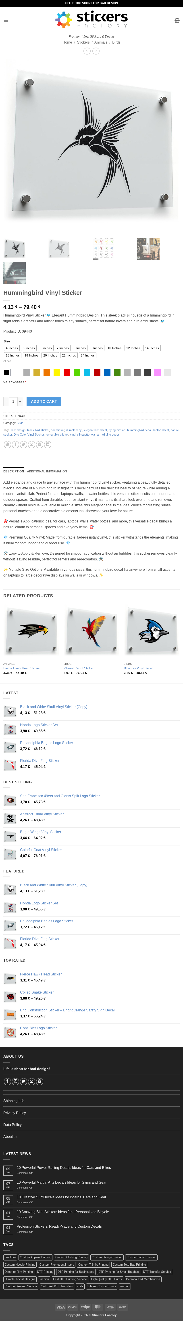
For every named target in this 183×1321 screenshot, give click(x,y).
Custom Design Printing (107, 1257)
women (124, 1286)
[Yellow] (57, 372)
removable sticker (57, 434)
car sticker (57, 430)
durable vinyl (74, 430)
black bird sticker (38, 430)
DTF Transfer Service (157, 1271)
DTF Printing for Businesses (76, 1271)
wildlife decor (110, 434)
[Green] (77, 372)
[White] (16, 372)
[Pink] (157, 372)
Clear (7, 361)
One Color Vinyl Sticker (29, 434)
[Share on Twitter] (23, 444)
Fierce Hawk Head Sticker (21, 668)
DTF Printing (45, 1271)
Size (7, 341)
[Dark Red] (97, 372)
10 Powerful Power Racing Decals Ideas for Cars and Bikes (64, 1168)
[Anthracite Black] (147, 372)
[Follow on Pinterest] (39, 1081)
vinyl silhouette (79, 434)
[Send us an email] (31, 1081)
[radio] (11, 348)
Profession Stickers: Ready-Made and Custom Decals (59, 1226)
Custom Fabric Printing (141, 1257)
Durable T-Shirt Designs (20, 1279)
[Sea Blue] (107, 372)
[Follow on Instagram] (15, 1081)
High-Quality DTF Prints (106, 1279)
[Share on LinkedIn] (47, 444)
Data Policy (12, 1125)
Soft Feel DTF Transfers (57, 1286)
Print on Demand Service (21, 1286)
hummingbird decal (139, 430)
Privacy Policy (14, 1113)
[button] (6, 20)
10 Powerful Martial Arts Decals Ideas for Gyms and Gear (61, 1182)
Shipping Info (13, 1101)
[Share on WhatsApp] (7, 444)
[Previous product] (95, 51)
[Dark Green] (117, 372)
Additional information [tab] (47, 471)
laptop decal (161, 430)
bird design (18, 430)
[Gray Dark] (137, 372)
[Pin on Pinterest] (39, 444)
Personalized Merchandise (143, 1279)
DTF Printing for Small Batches (118, 1271)
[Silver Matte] (26, 372)
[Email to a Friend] (31, 444)
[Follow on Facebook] (7, 1081)
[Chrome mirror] (167, 372)
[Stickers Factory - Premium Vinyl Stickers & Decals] (91, 19)
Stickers (83, 42)
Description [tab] (13, 471)
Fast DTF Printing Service (70, 1279)
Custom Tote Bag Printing (129, 1264)
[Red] (67, 372)
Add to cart (44, 401)
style (80, 1286)
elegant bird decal (95, 430)
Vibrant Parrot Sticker (79, 668)
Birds (116, 42)
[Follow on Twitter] (23, 1081)
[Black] (6, 372)
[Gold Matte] (36, 372)
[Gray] (127, 372)
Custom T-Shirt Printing (93, 1264)
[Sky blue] (87, 372)
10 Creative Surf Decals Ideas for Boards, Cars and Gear (61, 1197)
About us (10, 1137)
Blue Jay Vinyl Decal (138, 668)
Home (67, 42)
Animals (100, 42)
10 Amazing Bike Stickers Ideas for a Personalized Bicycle (63, 1212)
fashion (44, 1279)
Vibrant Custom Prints (101, 1286)
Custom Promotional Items (57, 1264)
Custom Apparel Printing (35, 1257)
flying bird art (117, 430)
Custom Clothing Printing (71, 1257)
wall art (95, 434)
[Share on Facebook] (15, 444)
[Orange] (47, 372)
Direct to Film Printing (19, 1271)
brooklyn (10, 1257)
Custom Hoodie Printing (20, 1264)
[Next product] (86, 51)
